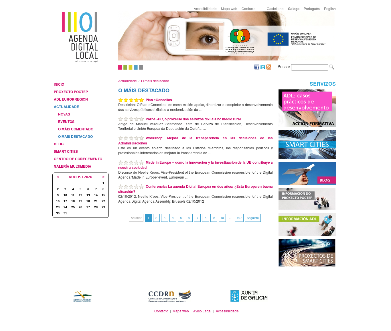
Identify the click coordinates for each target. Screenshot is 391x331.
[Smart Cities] (307, 144)
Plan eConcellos (159, 99)
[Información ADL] (307, 223)
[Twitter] (262, 66)
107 (239, 218)
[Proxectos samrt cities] (307, 252)
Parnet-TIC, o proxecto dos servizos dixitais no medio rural (193, 119)
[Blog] (307, 172)
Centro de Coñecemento (78, 158)
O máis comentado (75, 129)
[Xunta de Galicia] (249, 295)
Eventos (66, 121)
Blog (59, 143)
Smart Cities (66, 151)
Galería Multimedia (72, 166)
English (330, 8)
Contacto (249, 8)
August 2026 (80, 177)
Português (312, 8)
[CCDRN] (169, 296)
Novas (64, 114)
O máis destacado (75, 136)
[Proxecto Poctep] (307, 198)
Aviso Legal (202, 310)
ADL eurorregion (71, 99)
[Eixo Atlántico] (82, 296)
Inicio (59, 84)
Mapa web (229, 8)
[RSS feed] (268, 66)
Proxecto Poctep (71, 91)
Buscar (284, 66)
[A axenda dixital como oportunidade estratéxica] (307, 107)
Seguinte (253, 218)
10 (222, 218)
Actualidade (66, 106)
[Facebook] (256, 66)
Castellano (275, 8)
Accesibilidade (205, 8)
